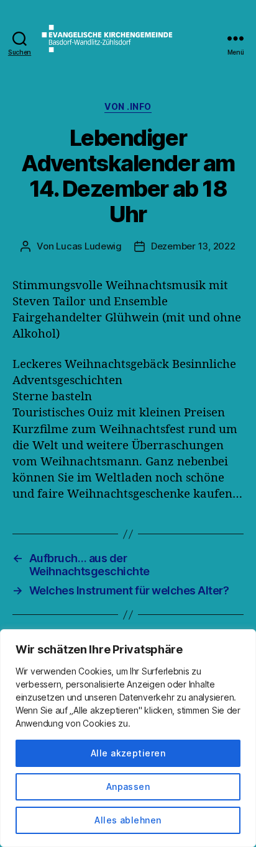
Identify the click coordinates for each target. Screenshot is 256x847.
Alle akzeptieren (128, 753)
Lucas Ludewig (89, 246)
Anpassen (128, 786)
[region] (128, 738)
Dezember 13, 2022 (193, 246)
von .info (128, 106)
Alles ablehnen (128, 820)
